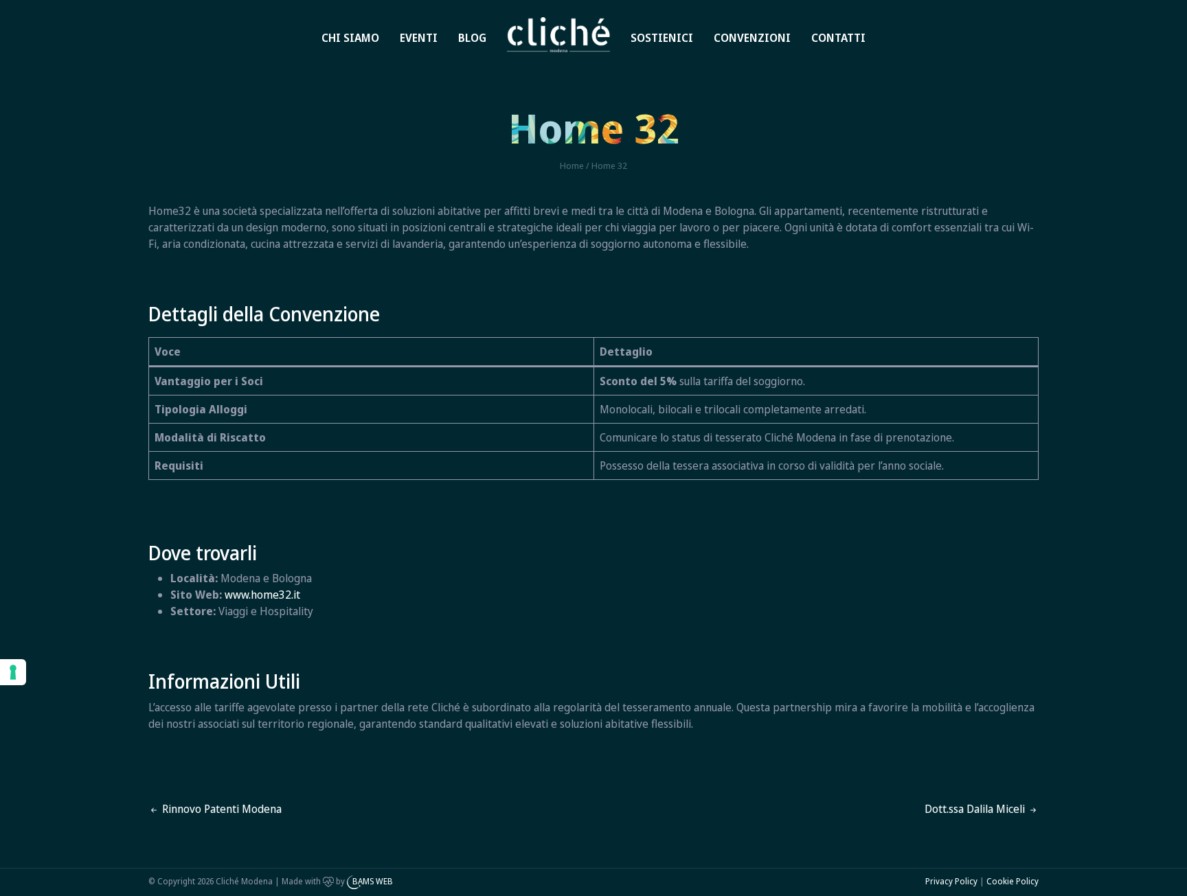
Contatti (838, 37)
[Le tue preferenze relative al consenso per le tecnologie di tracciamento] (13, 672)
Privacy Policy (951, 881)
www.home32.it (262, 594)
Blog (472, 37)
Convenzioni (752, 37)
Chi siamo (350, 37)
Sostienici (662, 37)
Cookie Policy (1012, 881)
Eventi (419, 37)
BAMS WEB (372, 881)
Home (536, 22)
